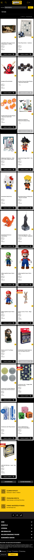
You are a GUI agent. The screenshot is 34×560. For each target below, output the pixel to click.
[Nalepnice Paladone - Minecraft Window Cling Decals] (25, 106)
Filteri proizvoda (25, 481)
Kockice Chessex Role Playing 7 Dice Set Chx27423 (8, 116)
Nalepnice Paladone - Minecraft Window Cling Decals (24, 120)
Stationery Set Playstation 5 (8, 426)
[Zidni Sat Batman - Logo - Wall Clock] (8, 451)
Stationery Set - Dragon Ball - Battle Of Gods (25, 385)
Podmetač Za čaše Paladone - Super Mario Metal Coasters (8, 389)
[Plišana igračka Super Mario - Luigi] (8, 259)
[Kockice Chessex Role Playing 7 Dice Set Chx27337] (25, 67)
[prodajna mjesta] (3, 499)
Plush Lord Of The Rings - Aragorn (7, 351)
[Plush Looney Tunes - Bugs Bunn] (25, 298)
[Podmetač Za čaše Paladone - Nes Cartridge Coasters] (25, 336)
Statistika (15, 551)
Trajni (9, 551)
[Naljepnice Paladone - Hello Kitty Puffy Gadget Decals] (8, 144)
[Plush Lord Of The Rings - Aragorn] (8, 336)
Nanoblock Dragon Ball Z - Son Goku (25, 159)
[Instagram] (17, 515)
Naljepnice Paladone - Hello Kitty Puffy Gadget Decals (7, 159)
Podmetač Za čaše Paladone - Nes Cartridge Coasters (25, 351)
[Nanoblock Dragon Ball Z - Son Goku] (25, 144)
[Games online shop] (17, 2)
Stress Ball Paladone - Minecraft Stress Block (23, 427)
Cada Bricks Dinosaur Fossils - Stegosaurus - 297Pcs (8, 43)
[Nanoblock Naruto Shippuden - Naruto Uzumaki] (25, 182)
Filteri (30, 7)
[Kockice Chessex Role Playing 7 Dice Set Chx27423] (8, 104)
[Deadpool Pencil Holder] (8, 67)
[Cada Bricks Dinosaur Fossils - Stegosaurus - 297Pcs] (8, 29)
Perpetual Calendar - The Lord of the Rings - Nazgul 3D (25, 235)
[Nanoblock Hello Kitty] (8, 182)
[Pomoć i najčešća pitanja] (3, 506)
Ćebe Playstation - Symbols (25, 42)
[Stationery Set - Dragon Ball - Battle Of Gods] (25, 372)
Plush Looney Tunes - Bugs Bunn (24, 312)
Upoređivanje (8, 481)
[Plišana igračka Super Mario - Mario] (25, 259)
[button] (5, 2)
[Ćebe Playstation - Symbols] (25, 29)
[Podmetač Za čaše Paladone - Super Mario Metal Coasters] (8, 374)
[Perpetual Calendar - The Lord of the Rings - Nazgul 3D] (25, 221)
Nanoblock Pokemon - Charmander (6, 235)
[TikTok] (21, 515)
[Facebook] (13, 515)
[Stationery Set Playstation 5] (8, 413)
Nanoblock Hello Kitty (6, 196)
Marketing (22, 551)
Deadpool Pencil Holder (6, 81)
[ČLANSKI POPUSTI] (3, 491)
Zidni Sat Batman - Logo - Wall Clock (8, 466)
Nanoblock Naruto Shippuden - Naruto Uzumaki (25, 197)
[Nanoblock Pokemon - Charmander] (8, 221)
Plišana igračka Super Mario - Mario (25, 274)
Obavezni (4, 551)
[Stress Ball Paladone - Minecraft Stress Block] (25, 413)
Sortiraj (2, 7)
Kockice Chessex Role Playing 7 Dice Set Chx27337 (25, 82)
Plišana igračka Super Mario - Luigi (8, 274)
